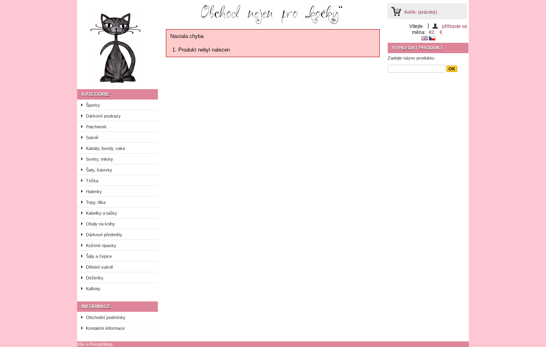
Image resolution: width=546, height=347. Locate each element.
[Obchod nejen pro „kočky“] (117, 48)
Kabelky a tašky (101, 213)
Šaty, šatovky (99, 170)
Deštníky (95, 277)
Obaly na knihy (100, 223)
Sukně (92, 137)
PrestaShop (101, 344)
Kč (431, 32)
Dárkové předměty (104, 234)
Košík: (421, 12)
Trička (92, 180)
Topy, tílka (96, 202)
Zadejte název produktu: (411, 58)
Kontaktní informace (105, 328)
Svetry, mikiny (99, 159)
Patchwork (96, 126)
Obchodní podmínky (106, 317)
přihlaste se (454, 26)
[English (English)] (425, 38)
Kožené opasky (101, 245)
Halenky (94, 191)
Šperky (93, 105)
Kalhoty (93, 288)
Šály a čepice (99, 256)
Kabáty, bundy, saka (105, 148)
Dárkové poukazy (103, 116)
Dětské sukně (99, 267)
